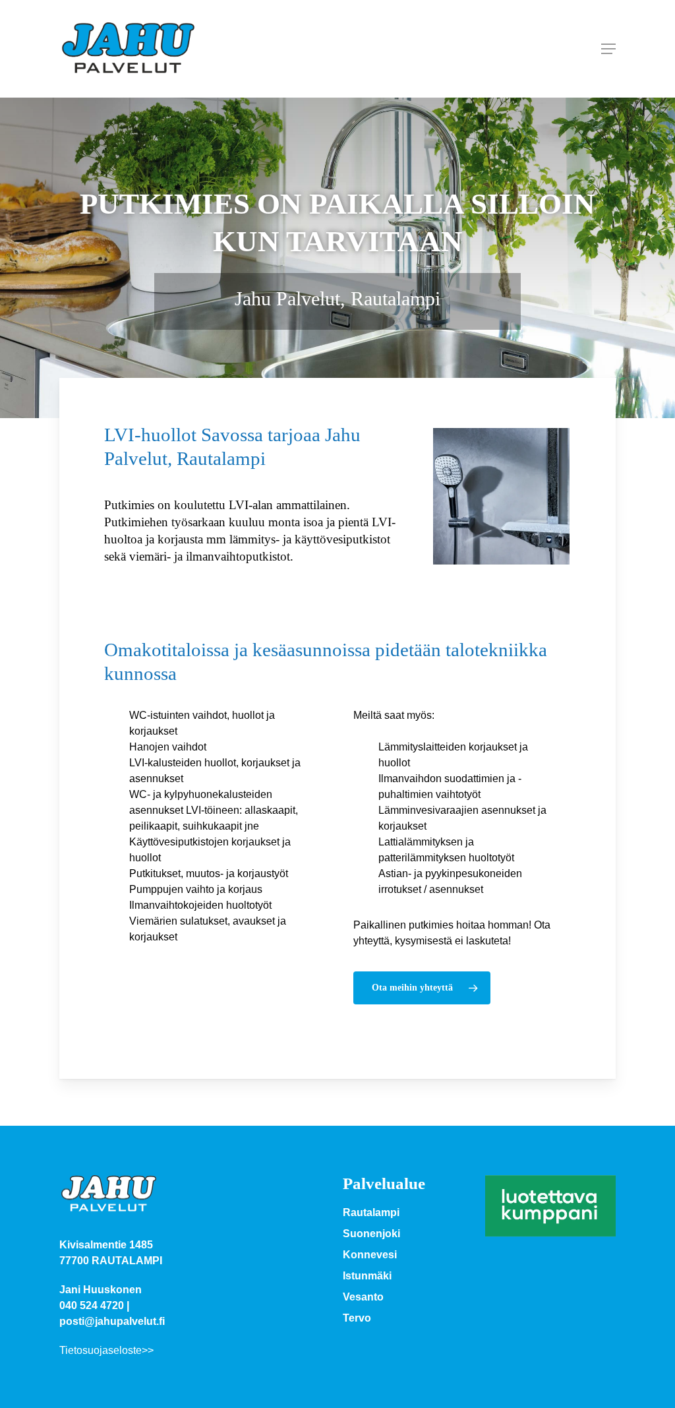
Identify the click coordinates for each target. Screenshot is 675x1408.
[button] (608, 48)
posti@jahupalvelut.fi (112, 1321)
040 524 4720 (91, 1305)
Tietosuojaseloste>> (106, 1350)
